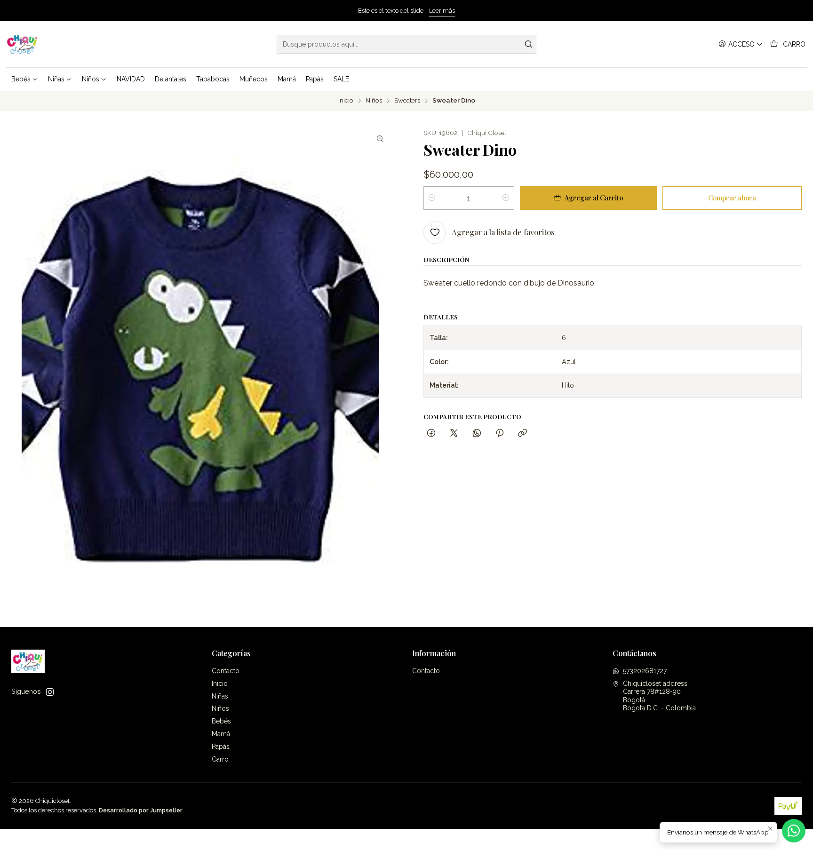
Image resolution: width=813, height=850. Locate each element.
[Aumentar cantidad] (506, 198)
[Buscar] (528, 44)
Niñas (220, 696)
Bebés (221, 721)
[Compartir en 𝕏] (454, 433)
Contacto (225, 671)
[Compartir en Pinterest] (500, 433)
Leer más (442, 10)
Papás (221, 746)
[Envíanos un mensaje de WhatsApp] (793, 830)
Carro (220, 759)
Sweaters (407, 100)
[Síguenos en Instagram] (50, 692)
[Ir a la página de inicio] (22, 44)
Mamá (221, 734)
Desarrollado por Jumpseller (141, 810)
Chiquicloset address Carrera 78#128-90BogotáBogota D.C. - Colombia (659, 696)
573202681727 (645, 671)
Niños (374, 100)
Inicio (345, 100)
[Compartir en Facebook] (431, 433)
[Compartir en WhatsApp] (477, 433)
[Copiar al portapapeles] (522, 433)
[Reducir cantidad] (432, 198)
